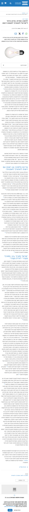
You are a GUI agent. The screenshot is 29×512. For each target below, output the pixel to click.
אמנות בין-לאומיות (15, 475)
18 (22, 319)
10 (5, 189)
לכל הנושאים (22, 480)
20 (7, 366)
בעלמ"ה (26, 460)
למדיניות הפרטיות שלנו (9, 506)
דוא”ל (15, 33)
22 (4, 384)
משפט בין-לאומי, (24, 475)
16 (21, 280)
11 (3, 197)
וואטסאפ (26, 33)
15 (14, 252)
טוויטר (19, 33)
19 (20, 337)
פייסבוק (22, 33)
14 (5, 232)
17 (6, 290)
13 (22, 226)
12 (13, 211)
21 (18, 374)
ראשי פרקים (24, 65)
